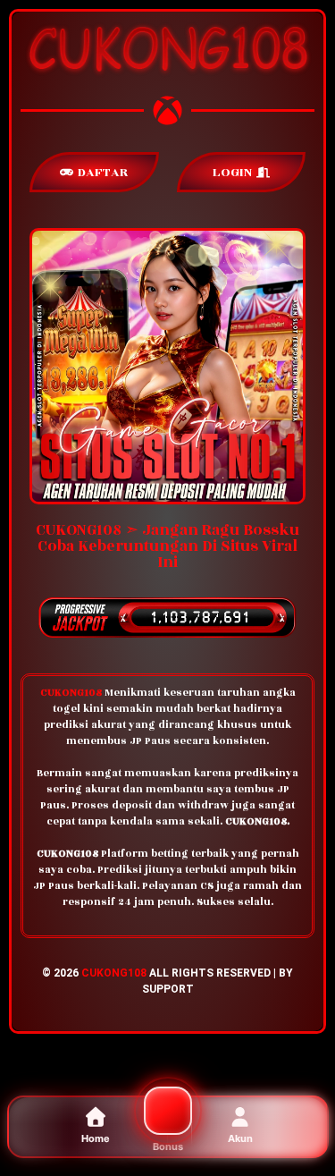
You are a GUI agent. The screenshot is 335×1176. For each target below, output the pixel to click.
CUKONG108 (114, 973)
